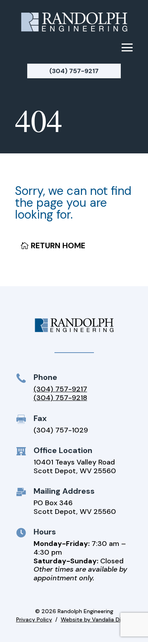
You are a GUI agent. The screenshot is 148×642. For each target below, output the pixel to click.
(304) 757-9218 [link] (60, 397)
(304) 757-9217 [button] (74, 71)
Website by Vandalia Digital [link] (96, 619)
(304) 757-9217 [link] (60, 389)
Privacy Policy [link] (34, 619)
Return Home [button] (58, 245)
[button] (127, 47)
